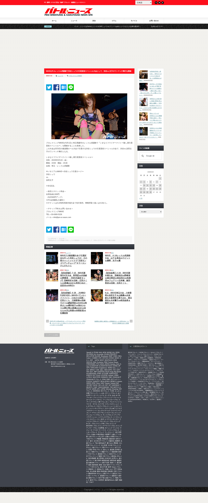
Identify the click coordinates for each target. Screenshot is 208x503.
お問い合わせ (154, 21)
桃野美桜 (113, 460)
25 (147, 192)
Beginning (151, 383)
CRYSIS (105, 358)
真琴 (109, 467)
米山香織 (93, 471)
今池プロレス (91, 439)
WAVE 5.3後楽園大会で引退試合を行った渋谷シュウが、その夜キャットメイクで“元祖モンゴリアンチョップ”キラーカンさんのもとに (73, 260)
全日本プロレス (144, 352)
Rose (98, 383)
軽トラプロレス (93, 476)
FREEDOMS (90, 364)
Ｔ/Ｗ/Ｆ (91, 482)
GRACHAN (94, 368)
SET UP (108, 385)
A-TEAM (95, 352)
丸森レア (114, 434)
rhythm (119, 381)
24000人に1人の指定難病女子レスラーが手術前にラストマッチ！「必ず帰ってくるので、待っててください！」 (150, 132)
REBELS (113, 381)
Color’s (88, 358)
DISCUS (89, 362)
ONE (110, 377)
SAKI (102, 383)
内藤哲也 (111, 441)
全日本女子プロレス (101, 441)
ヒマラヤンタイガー (112, 419)
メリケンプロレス (113, 430)
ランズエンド (109, 432)
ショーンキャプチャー (96, 408)
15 (160, 185)
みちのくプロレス (156, 352)
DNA (94, 362)
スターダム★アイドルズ (113, 408)
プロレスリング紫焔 (151, 368)
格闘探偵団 (105, 460)
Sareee (107, 383)
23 (141, 192)
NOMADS (104, 377)
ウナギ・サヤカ (91, 404)
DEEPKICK (109, 360)
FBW (105, 362)
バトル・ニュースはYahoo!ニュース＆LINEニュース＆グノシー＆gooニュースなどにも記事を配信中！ (86, 26)
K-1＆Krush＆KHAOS (134, 399)
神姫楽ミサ (92, 469)
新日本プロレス (132, 352)
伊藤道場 (105, 439)
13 (154, 185)
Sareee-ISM (114, 383)
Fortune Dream (113, 362)
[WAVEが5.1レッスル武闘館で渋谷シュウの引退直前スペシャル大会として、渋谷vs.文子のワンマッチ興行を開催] (64, 87)
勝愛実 (117, 441)
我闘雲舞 (114, 452)
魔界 (116, 480)
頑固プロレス (110, 478)
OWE (108, 379)
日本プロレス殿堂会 (109, 456)
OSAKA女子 (117, 377)
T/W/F (95, 387)
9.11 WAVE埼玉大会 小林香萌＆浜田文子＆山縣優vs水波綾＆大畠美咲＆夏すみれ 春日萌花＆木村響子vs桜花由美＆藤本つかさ (118, 298)
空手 (115, 469)
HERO (110, 368)
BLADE (97, 356)
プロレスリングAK (98, 423)
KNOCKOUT (113, 373)
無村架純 (95, 465)
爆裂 (100, 465)
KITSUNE (105, 373)
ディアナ (117, 415)
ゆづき (118, 395)
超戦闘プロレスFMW (153, 376)
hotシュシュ (117, 368)
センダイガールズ (104, 410)
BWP (111, 356)
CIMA (115, 356)
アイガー (89, 397)
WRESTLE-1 (142, 372)
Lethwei (110, 375)
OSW (104, 379)
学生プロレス (97, 450)
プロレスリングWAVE (75, 75)
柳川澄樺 (98, 460)
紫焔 (98, 471)
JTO (114, 370)
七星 (116, 432)
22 (160, 189)
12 (150, 185)
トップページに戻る (52, 335)
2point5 (88, 352)
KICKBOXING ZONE (93, 373)
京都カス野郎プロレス (113, 436)
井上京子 (101, 436)
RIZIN (130, 401)
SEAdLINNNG (132, 388)
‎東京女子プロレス (133, 387)
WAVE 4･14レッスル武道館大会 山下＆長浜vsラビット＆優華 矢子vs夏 (117, 258)
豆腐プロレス (107, 473)
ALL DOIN (115, 352)
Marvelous (156, 387)
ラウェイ (101, 432)
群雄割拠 (104, 471)
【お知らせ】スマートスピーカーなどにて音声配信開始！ (148, 26)
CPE (100, 358)
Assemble (100, 354)
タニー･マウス (91, 413)
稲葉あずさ (101, 469)
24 (144, 192)
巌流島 (112, 450)
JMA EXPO (108, 370)
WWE (140, 388)
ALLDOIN (89, 354)
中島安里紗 (100, 434)
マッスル (116, 428)
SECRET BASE (92, 385)
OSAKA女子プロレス (93, 379)
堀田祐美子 (102, 443)
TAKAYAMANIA (103, 387)
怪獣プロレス (96, 452)
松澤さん (115, 458)
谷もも (99, 473)
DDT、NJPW (94, 360)
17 (144, 189)
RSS (156, 2)
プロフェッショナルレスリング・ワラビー (148, 367)
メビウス (150, 363)
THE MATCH (114, 387)
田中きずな (95, 467)
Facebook (162, 2)
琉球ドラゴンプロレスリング (136, 376)
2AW (136, 358)
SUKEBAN (115, 385)
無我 (89, 465)
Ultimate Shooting (112, 389)
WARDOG (96, 391)
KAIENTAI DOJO (104, 372)
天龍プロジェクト (107, 447)
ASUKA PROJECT (110, 354)
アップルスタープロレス (111, 400)
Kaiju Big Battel (115, 372)
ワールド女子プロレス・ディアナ (144, 385)
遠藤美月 (114, 476)
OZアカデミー (116, 379)
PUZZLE (89, 381)
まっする (108, 395)
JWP (95, 372)
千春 (96, 443)
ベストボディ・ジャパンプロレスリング (140, 354)
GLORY (152, 399)
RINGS (88, 383)
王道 (104, 465)
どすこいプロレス (111, 393)
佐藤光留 (112, 439)
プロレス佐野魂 (98, 428)
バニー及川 (100, 419)
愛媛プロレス (106, 452)
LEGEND (104, 375)
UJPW (103, 389)
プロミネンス (104, 421)
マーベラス (102, 430)
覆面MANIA (92, 473)
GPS (88, 368)
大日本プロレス (113, 445)
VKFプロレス (152, 365)
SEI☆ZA (101, 385)
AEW (104, 352)
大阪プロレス (96, 447)
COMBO (95, 358)
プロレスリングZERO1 (140, 359)
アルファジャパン (116, 402)
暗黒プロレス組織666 (146, 358)
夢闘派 (116, 443)
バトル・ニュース (101, 490)
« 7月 (140, 198)
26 (150, 192)
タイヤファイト (116, 410)
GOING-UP (116, 366)
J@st (101, 370)
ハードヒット (117, 417)
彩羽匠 (117, 450)
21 (157, 189)
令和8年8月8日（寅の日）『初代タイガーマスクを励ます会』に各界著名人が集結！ (150, 76)
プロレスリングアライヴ (101, 426)
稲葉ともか (109, 469)
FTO (97, 364)
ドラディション (91, 417)
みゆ (113, 395)
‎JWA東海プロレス (154, 392)
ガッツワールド (155, 361)
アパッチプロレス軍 (93, 402)
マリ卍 (95, 430)
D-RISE (111, 358)
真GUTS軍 (103, 467)
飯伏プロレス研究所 (97, 480)
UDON (94, 389)
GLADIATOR (93, 366)
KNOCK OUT (91, 375)
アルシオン (105, 402)
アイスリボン (156, 381)
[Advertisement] (104, 49)
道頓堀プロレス (105, 476)
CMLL (120, 356)
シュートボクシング (156, 397)
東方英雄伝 (101, 458)
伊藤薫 (98, 439)
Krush (98, 375)
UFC (98, 389)
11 (147, 185)
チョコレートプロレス (94, 415)
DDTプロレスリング (136, 356)
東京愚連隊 (92, 458)
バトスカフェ (91, 419)
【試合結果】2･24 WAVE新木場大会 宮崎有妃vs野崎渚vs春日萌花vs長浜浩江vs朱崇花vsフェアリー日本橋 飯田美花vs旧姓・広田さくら (118, 278)
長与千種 (101, 478)
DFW (115, 360)
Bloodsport (104, 356)
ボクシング (108, 428)
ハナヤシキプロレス (105, 417)
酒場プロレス (93, 478)
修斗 (91, 441)
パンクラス (157, 388)
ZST (142, 397)
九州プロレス (93, 436)
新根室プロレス (103, 454)
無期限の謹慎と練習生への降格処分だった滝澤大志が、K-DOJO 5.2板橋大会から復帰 (111, 322)
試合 (94, 21)
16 (141, 189)
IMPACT (93, 370)
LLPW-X (89, 377)
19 (150, 189)
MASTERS (97, 377)
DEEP (102, 360)
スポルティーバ (91, 410)
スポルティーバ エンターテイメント (143, 370)
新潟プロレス (114, 454)
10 (144, 185)
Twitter (159, 2)
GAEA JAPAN (105, 364)
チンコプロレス (108, 415)
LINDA (116, 375)
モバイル (134, 21)
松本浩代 (108, 458)
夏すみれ (110, 443)
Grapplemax (103, 368)
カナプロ (101, 404)
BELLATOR (90, 356)
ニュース (74, 21)
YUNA (112, 391)
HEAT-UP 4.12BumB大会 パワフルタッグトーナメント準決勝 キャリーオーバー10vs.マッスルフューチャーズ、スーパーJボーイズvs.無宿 (67, 323)
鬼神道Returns (110, 480)
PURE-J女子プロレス (150, 377)
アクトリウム (98, 397)
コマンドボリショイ (112, 404)
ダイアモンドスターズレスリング (109, 413)
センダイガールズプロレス (148, 379)
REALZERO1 (105, 381)
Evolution (100, 362)
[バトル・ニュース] (68, 15)
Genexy (113, 364)
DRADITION (131, 363)
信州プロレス (148, 388)
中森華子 (108, 434)
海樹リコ (113, 463)
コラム (114, 21)
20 (154, 189)
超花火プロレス (154, 359)
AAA (100, 352)
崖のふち (106, 450)
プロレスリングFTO (143, 394)
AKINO (109, 352)
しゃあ (101, 393)
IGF (87, 370)
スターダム (142, 383)
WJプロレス (105, 391)
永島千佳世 (105, 463)
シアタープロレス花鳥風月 (154, 374)
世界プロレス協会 (146, 387)
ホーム (54, 21)
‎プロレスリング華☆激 (140, 392)
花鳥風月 (110, 471)
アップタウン (97, 400)
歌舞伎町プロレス (94, 463)
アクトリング (108, 397)
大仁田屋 (104, 445)
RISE (94, 383)
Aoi (95, 354)
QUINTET (96, 381)
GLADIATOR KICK (105, 366)
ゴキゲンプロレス (102, 406)
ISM (97, 370)
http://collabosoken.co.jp (58, 366)
